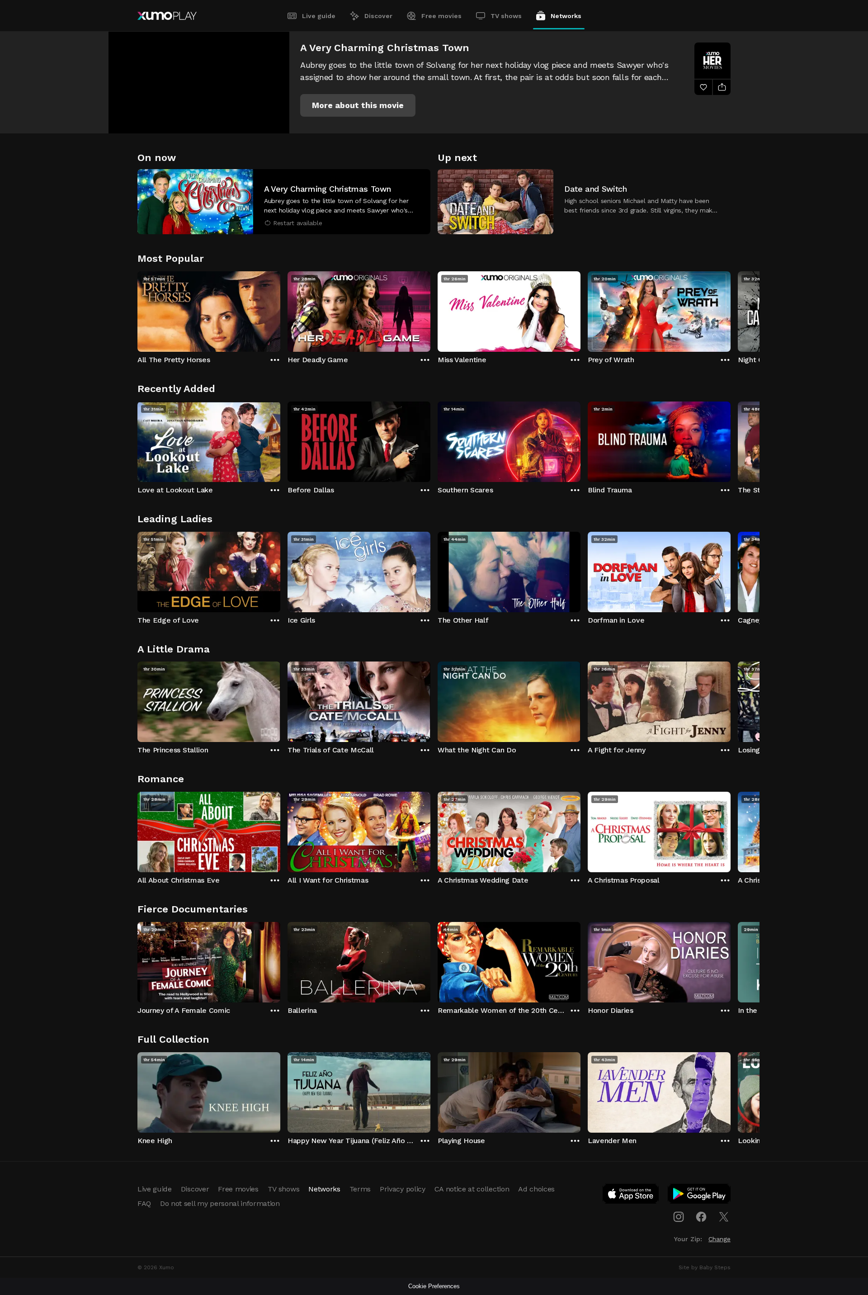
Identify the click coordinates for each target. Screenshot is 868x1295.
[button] (357, 105)
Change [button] (719, 1239)
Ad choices (536, 1189)
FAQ (144, 1203)
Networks (566, 15)
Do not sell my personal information (220, 1203)
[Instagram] (678, 1217)
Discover (378, 15)
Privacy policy (402, 1189)
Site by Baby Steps (705, 1267)
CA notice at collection (471, 1189)
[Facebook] (701, 1217)
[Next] (730, 309)
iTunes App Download (631, 1195)
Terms (360, 1189)
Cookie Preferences (434, 1286)
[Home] (167, 16)
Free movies (441, 15)
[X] (724, 1217)
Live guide (318, 15)
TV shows (506, 15)
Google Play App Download (700, 1195)
